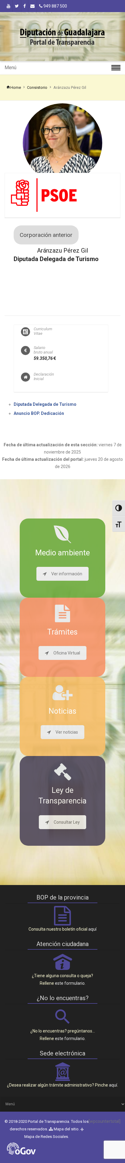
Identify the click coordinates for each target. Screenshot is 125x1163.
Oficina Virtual (66, 653)
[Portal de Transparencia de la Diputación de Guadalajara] (62, 36)
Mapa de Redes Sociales (46, 1136)
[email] (32, 6)
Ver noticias (67, 732)
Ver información (66, 573)
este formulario (70, 983)
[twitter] (16, 6)
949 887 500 (54, 6)
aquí (92, 929)
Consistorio (37, 87)
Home (15, 87)
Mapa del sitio (66, 1129)
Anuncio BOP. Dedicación (39, 413)
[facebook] (24, 6)
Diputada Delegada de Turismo (45, 404)
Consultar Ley (67, 822)
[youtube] (8, 6)
